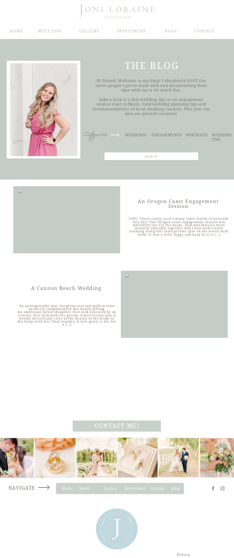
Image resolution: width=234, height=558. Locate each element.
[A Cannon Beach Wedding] (174, 304)
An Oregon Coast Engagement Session (178, 204)
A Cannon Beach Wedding (66, 287)
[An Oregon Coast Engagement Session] (67, 219)
